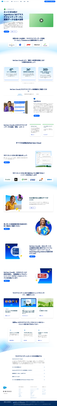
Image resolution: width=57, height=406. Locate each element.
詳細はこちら (37, 115)
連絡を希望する (12, 340)
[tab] (19, 94)
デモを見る (6, 31)
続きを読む (25, 340)
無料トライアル (14, 31)
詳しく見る (45, 134)
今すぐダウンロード (25, 315)
